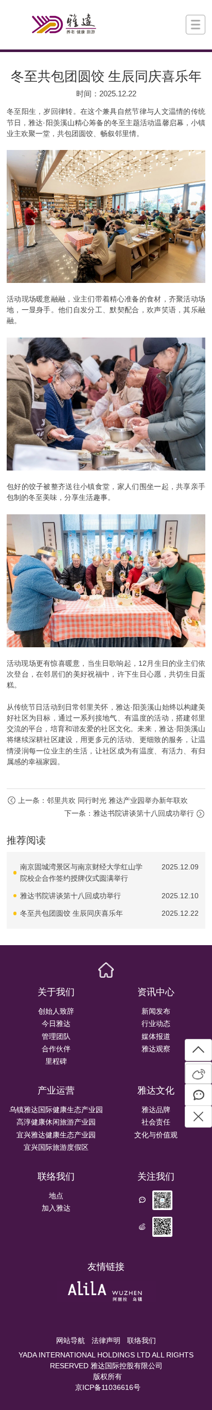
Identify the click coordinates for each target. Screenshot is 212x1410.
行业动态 (156, 1023)
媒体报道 (156, 1036)
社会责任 (156, 1122)
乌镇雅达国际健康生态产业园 (56, 1109)
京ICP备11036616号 (107, 1387)
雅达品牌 (156, 1109)
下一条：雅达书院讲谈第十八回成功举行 (129, 813)
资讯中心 (155, 992)
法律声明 (106, 1340)
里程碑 (56, 1061)
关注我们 (155, 1176)
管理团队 (56, 1036)
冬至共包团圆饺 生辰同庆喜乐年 (71, 913)
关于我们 (56, 992)
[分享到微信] (198, 1095)
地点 (56, 1195)
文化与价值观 (156, 1135)
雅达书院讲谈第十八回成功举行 (70, 896)
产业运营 (56, 1090)
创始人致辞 (56, 1011)
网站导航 (70, 1340)
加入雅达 (56, 1208)
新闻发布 (156, 1011)
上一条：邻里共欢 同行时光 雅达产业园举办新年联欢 (103, 800)
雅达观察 (156, 1049)
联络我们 (56, 1176)
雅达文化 (155, 1090)
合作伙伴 (56, 1049)
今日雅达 (56, 1023)
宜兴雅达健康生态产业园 (56, 1135)
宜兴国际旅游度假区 (56, 1147)
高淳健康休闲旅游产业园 (56, 1122)
